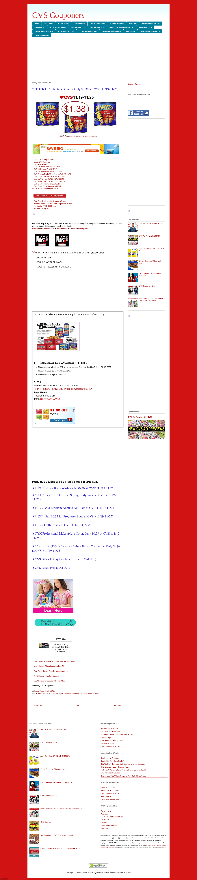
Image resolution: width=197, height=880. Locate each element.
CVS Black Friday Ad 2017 (46, 186)
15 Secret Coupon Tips (88, 31)
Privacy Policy (106, 811)
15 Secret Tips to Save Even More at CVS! (117, 735)
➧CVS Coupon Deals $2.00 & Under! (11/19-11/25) (51, 174)
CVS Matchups (79, 23)
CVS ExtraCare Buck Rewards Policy (115, 767)
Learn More (151, 845)
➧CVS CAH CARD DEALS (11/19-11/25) (48, 177)
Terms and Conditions (109, 826)
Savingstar (83, 229)
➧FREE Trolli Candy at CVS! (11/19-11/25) (61, 525)
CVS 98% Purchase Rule (44, 31)
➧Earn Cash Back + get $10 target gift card (49, 201)
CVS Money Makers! (97, 23)
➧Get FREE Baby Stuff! (42, 208)
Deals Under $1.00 (78, 27)
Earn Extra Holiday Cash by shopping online (50, 671)
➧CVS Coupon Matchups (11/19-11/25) (47, 172)
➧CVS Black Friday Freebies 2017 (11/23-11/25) (64, 559)
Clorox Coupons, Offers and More (53, 769)
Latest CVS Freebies (42, 162)
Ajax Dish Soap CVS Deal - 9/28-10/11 (55, 756)
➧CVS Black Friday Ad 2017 (51, 567)
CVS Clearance (46, 822)
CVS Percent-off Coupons (111, 773)
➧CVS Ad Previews (39, 164)
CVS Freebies (63, 23)
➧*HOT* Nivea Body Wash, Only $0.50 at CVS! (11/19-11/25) (73, 488)
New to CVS (130, 31)
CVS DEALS (48, 23)
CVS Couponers (58, 15)
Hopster (74, 229)
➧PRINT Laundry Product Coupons (46, 676)
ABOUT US (105, 820)
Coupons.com (48, 229)
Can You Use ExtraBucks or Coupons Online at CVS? (61, 848)
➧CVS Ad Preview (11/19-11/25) (44, 169)
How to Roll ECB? (145, 27)
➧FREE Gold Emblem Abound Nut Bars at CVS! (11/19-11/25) (73, 508)
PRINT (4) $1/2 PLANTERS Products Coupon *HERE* (63, 389)
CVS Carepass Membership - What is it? (56, 782)
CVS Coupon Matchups (62, 694)
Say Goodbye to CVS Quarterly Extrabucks (57, 835)
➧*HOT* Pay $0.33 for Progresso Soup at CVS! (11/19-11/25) (72, 516)
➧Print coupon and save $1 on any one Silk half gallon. (53, 661)
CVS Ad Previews (117, 23)
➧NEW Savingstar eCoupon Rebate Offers (48, 681)
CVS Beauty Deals (42, 35)
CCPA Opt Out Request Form (112, 817)
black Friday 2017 (45, 694)
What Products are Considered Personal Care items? (151, 300)
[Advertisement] (98, 60)
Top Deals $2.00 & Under (89, 694)
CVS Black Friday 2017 (46, 184)
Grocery (76, 694)
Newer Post (38, 706)
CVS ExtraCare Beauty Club (111, 741)
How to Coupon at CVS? (151, 23)
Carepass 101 (40, 27)
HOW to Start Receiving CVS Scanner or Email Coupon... (123, 764)
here (164, 847)
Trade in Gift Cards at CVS (150, 31)
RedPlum (36, 229)
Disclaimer (105, 814)
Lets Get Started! (107, 744)
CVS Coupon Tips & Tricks (111, 747)
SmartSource (106, 796)
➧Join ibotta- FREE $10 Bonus (44, 206)
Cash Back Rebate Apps (110, 799)
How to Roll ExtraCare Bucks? (112, 761)
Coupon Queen (134, 84)
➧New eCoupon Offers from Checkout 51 (48, 666)
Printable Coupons (108, 787)
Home (37, 23)
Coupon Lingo (106, 738)
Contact (104, 823)
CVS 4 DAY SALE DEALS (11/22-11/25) (48, 181)
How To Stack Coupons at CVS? (121, 27)
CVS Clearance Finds (58, 27)
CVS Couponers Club (66, 31)
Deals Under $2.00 (97, 27)
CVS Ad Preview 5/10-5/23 (149, 236)
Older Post (117, 706)
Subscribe (133, 23)
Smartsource (62, 229)
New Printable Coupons (110, 758)
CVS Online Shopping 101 (111, 31)
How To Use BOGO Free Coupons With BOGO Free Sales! (123, 776)
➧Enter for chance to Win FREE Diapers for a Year (52, 204)
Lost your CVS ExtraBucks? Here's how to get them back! (123, 770)
